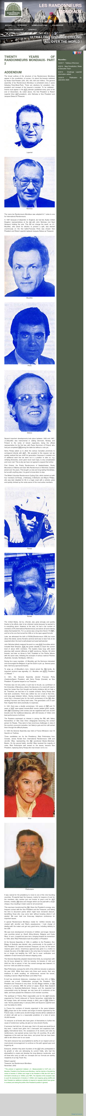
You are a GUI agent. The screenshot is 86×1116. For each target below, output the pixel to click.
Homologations (39, 25)
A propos (22, 25)
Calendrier (57, 25)
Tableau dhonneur (14, 30)
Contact (32, 30)
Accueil (9, 25)
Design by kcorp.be (77, 1114)
